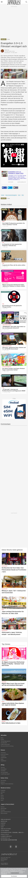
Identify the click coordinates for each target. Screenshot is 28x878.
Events (2, 739)
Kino (19, 195)
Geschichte (3, 780)
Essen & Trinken (4, 754)
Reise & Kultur (4, 813)
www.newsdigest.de (4, 863)
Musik (2, 797)
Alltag (2, 765)
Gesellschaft (4, 742)
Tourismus (3, 752)
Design (2, 798)
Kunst (2, 795)
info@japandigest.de (4, 864)
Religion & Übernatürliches (7, 783)
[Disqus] (14, 448)
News (2, 738)
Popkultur (3, 790)
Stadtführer (3, 760)
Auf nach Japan (4, 772)
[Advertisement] (14, 21)
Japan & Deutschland (6, 811)
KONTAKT (3, 823)
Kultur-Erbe (4, 778)
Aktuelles (4, 735)
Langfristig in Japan (5, 774)
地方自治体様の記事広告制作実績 (9, 840)
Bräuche (3, 782)
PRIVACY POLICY (5, 834)
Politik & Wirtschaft (5, 744)
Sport (2, 800)
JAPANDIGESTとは (5, 838)
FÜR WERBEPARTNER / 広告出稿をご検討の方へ (12, 832)
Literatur (3, 792)
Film (23, 195)
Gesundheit (3, 769)
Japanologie (3, 808)
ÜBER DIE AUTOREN (6, 828)
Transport (3, 756)
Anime (2, 195)
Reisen (3, 750)
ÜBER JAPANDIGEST (6, 819)
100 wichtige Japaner (5, 741)
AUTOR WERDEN (5, 830)
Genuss (3, 806)
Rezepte (3, 810)
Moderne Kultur (5, 788)
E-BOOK (3, 825)
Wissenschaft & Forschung (7, 746)
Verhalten (3, 770)
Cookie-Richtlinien (15, 872)
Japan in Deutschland (7, 804)
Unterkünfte (4, 757)
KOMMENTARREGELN (6, 836)
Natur (2, 759)
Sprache (3, 767)
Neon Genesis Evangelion (11, 195)
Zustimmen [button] (14, 876)
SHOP (2, 827)
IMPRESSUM (4, 821)
